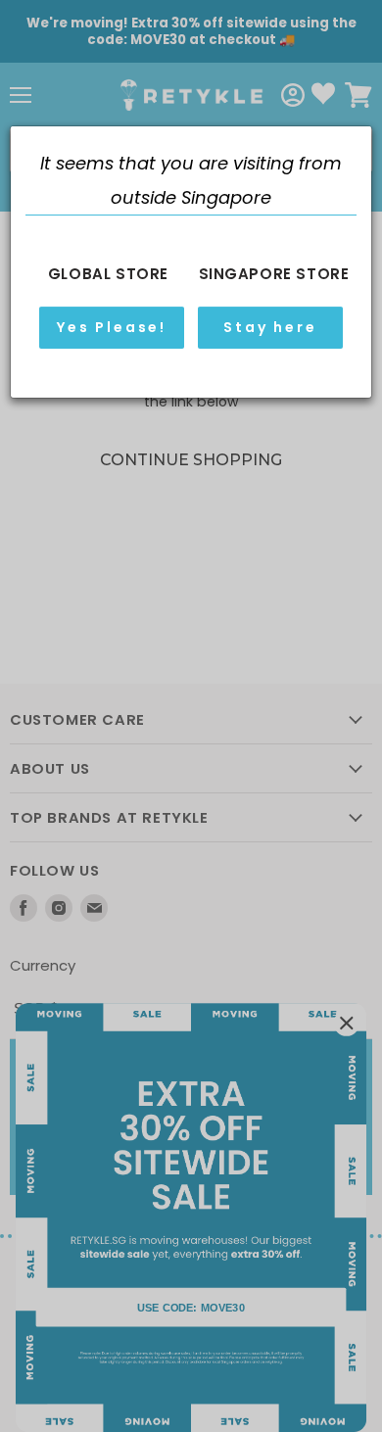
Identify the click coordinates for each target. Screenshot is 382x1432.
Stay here (269, 327)
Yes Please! (112, 327)
